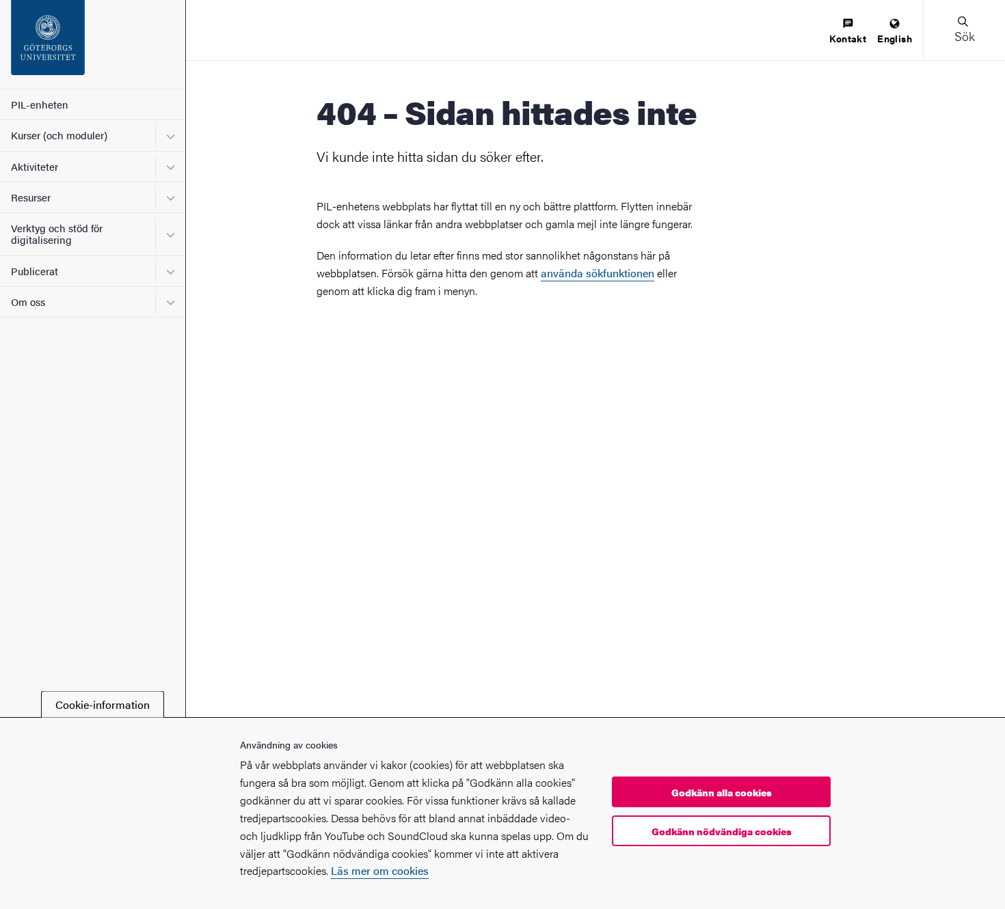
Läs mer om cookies (380, 871)
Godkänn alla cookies (721, 792)
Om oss (28, 301)
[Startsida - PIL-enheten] (92, 44)
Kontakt (847, 38)
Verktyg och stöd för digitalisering (57, 234)
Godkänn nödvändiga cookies (722, 831)
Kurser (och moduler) (59, 135)
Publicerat (34, 271)
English (894, 38)
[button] (964, 30)
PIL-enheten (39, 104)
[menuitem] (848, 32)
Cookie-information (102, 704)
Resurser (31, 197)
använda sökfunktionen (597, 273)
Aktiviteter (34, 166)
